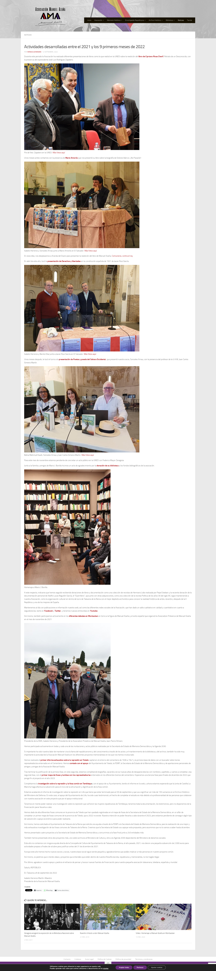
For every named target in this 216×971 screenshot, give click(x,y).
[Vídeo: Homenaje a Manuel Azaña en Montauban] (163, 917)
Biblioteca (169, 20)
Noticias (181, 20)
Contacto (67, 959)
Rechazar (140, 967)
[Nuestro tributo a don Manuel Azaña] (108, 917)
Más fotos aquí (59, 152)
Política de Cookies (104, 959)
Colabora (77, 959)
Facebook (48, 611)
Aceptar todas (124, 967)
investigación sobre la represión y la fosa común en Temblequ (64, 783)
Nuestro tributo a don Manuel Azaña (94, 933)
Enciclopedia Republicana (134, 20)
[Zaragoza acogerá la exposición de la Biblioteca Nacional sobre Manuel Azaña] (52, 917)
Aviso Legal (89, 959)
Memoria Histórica (113, 20)
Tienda (189, 20)
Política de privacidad (123, 959)
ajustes (105, 969)
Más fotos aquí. (90, 354)
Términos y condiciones (143, 959)
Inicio (89, 20)
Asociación (98, 20)
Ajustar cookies (156, 967)
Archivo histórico (155, 20)
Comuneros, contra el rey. (122, 256)
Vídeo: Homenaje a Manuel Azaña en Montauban (155, 933)
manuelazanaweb (34, 52)
